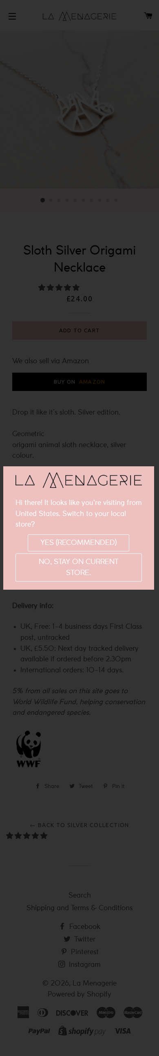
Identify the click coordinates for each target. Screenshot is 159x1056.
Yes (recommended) (78, 542)
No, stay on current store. (79, 567)
